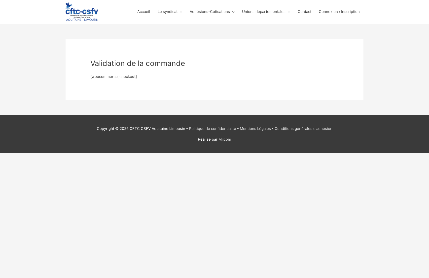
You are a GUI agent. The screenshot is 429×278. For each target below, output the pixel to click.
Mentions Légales (255, 128)
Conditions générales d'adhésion (303, 128)
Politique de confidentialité (212, 128)
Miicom (224, 139)
